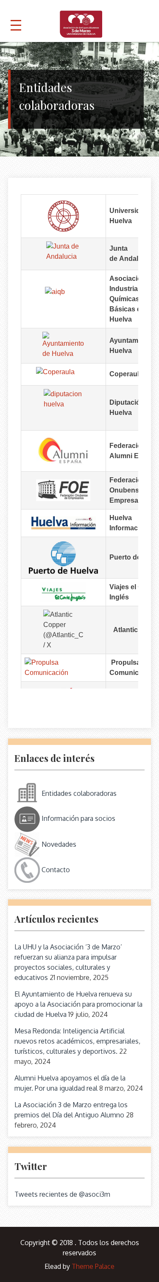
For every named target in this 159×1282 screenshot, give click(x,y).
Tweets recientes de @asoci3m (62, 1194)
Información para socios (77, 818)
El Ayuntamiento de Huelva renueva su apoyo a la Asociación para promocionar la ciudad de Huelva (78, 1004)
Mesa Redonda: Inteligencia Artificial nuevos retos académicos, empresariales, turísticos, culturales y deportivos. (77, 1041)
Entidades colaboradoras (78, 793)
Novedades (58, 844)
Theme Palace (93, 1266)
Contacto (55, 869)
